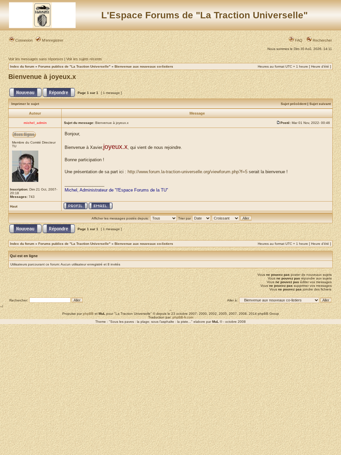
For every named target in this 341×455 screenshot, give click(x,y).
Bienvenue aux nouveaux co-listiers (144, 66)
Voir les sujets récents (84, 59)
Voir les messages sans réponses (35, 59)
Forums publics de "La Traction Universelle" (74, 66)
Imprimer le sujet (25, 104)
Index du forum (22, 66)
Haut (13, 206)
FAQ (298, 40)
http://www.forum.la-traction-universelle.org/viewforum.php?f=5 (187, 171)
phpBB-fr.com (182, 317)
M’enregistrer (52, 40)
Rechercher (322, 40)
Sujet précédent (293, 104)
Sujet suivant (320, 104)
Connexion (23, 40)
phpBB (88, 313)
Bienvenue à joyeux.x (42, 76)
